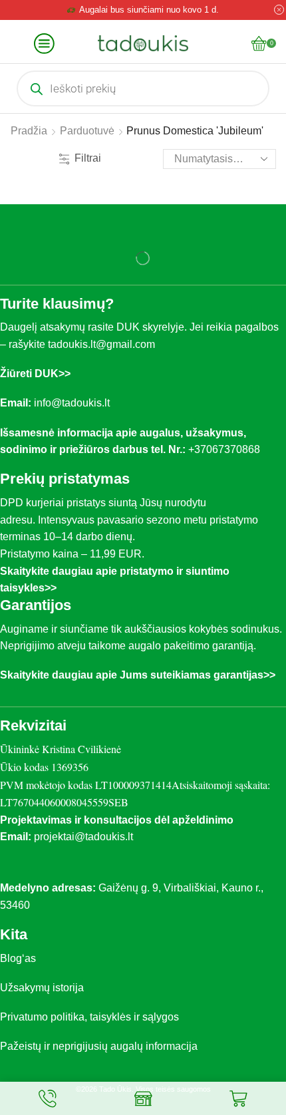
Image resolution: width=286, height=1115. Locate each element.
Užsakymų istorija (42, 987)
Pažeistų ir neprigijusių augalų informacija (99, 1046)
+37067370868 (226, 449)
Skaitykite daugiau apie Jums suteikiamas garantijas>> (137, 675)
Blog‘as (18, 958)
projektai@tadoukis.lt (83, 836)
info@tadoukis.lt (72, 402)
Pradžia (29, 130)
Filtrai (87, 158)
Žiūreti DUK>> (35, 373)
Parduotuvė (87, 130)
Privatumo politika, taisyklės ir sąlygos (89, 1017)
